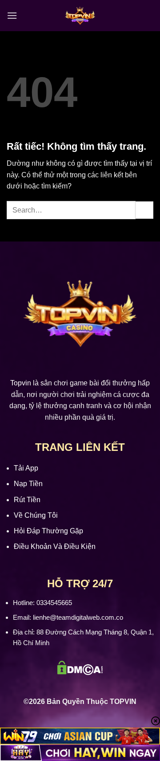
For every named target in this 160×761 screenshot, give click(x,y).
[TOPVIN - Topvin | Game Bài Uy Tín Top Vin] (80, 15)
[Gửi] (144, 210)
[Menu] (12, 15)
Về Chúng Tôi (36, 515)
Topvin (20, 383)
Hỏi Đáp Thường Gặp (48, 531)
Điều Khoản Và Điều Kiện (55, 546)
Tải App (26, 468)
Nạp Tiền (28, 483)
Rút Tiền (27, 499)
